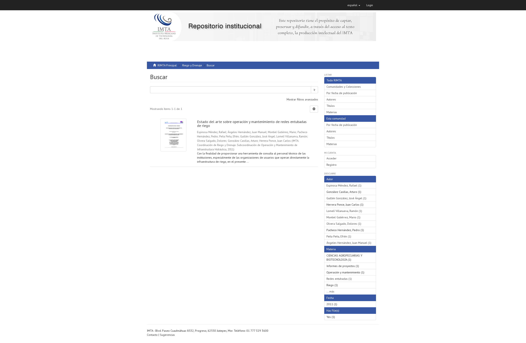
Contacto (152, 335)
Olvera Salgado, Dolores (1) (343, 224)
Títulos (330, 106)
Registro (331, 165)
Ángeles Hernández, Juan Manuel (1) (348, 243)
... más (330, 291)
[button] (353, 5)
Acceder (331, 158)
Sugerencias (167, 335)
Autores (331, 99)
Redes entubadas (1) (339, 279)
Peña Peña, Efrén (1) (338, 236)
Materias (331, 112)
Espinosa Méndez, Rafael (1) (343, 185)
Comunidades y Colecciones (343, 87)
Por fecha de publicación (341, 93)
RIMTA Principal (167, 65)
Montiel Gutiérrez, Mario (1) (343, 217)
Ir (314, 90)
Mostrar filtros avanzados (302, 99)
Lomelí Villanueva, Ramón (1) (344, 211)
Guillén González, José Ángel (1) (346, 198)
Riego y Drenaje (192, 65)
